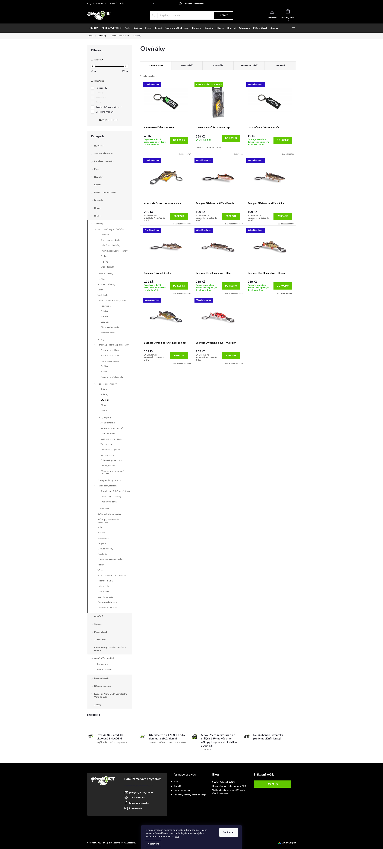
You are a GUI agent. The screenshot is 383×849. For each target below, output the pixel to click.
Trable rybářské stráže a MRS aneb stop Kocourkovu (228, 791)
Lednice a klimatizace (107, 607)
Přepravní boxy (107, 332)
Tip (98, 102)
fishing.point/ (135, 808)
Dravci (97, 208)
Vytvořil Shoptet (289, 843)
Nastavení (153, 843)
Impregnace (103, 538)
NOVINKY (99, 145)
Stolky (100, 289)
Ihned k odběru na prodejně (109, 107)
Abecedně (280, 65)
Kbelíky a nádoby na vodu (109, 480)
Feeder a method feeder (105, 192)
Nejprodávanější (249, 65)
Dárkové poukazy (102, 686)
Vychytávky (103, 295)
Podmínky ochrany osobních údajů (190, 794)
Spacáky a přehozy (106, 284)
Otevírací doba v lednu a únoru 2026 (229, 786)
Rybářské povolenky (104, 161)
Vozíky (101, 564)
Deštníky (105, 234)
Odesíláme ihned (105, 112)
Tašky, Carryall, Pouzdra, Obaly (112, 300)
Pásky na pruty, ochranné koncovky (112, 472)
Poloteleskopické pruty (111, 460)
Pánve (103, 405)
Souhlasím (228, 832)
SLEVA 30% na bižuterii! (223, 781)
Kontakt (99, 3)
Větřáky (101, 570)
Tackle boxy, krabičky (107, 485)
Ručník (104, 389)
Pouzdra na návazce (110, 355)
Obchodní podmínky (117, 3)
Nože (100, 527)
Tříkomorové (106, 444)
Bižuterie (98, 200)
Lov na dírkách (101, 678)
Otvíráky (105, 399)
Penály (104, 371)
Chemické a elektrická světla (110, 559)
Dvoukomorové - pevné (111, 439)
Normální (105, 316)
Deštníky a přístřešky (110, 245)
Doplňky (104, 261)
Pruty (96, 169)
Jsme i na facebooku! (139, 803)
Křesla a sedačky (105, 273)
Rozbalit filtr (108, 120)
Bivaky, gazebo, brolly (110, 240)
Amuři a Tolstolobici (104, 658)
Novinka (100, 97)
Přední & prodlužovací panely (114, 250)
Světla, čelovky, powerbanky (111, 514)
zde (177, 836)
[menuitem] (93, 28)
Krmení (97, 184)
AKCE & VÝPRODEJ (103, 153)
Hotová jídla (103, 586)
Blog (89, 3)
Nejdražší (218, 65)
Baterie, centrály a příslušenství (112, 575)
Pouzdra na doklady (110, 350)
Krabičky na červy (109, 501)
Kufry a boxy (103, 508)
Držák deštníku (107, 266)
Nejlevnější (186, 65)
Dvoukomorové (108, 433)
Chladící (104, 311)
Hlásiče (97, 215)
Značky (97, 704)
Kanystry (102, 543)
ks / (273, 784)
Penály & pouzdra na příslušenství (113, 344)
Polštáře (101, 532)
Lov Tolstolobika (104, 669)
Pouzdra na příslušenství (112, 377)
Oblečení (98, 616)
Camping (99, 223)
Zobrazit (179, 216)
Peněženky (106, 366)
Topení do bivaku (105, 580)
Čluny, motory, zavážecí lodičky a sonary (110, 649)
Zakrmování (100, 639)
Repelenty (102, 554)
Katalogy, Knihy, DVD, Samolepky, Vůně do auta (110, 695)
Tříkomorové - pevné (110, 449)
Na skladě (101, 88)
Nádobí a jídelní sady (107, 383)
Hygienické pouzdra (110, 361)
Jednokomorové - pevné (112, 428)
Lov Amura (102, 664)
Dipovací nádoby (105, 548)
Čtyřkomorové (107, 455)
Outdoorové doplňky (107, 602)
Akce (99, 92)
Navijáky (98, 177)
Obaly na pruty (104, 417)
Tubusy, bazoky (108, 465)
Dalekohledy (103, 591)
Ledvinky (105, 322)
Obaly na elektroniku (110, 327)
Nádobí (104, 410)
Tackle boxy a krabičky (111, 496)
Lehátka (101, 279)
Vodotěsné (106, 305)
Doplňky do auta (105, 597)
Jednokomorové (108, 422)
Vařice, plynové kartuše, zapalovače (109, 520)
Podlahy (104, 256)
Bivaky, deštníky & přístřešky (111, 229)
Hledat (223, 15)
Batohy (101, 339)
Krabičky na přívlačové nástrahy (115, 491)
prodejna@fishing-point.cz (141, 792)
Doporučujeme (156, 65)
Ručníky (104, 394)
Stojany (98, 624)
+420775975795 (137, 797)
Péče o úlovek (100, 632)
